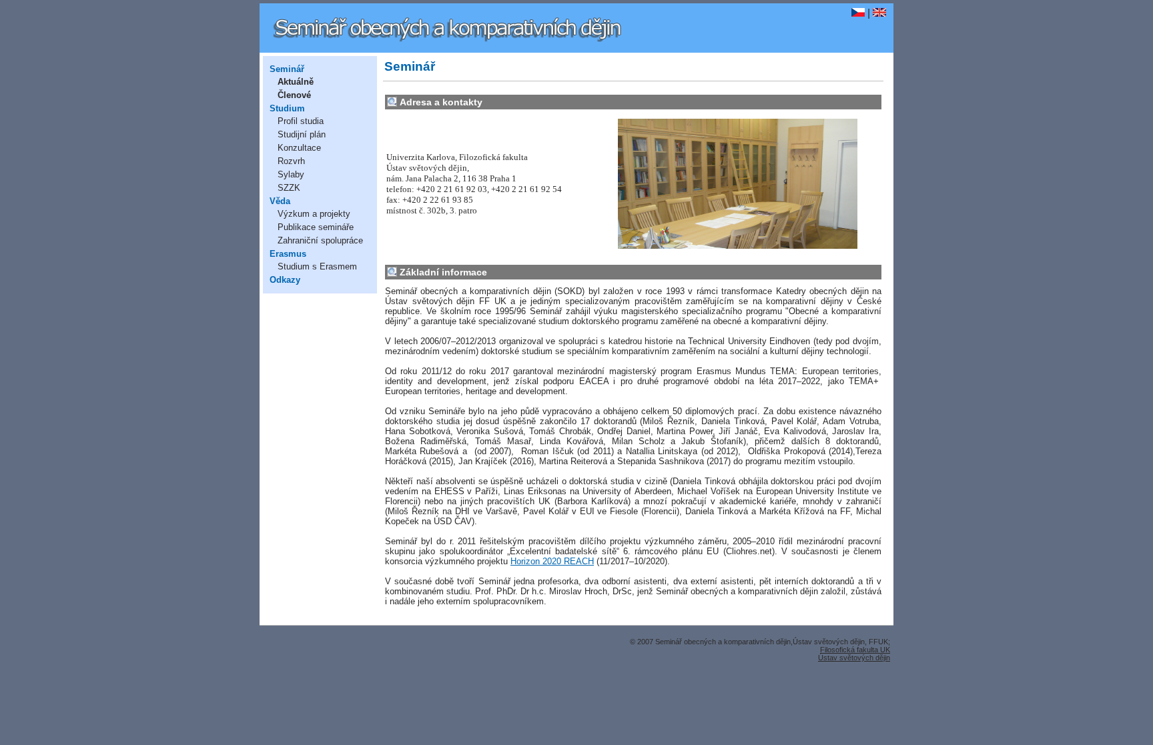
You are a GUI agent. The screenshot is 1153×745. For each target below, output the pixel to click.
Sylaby (291, 174)
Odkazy (285, 280)
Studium (287, 108)
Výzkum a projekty (314, 214)
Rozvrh (291, 161)
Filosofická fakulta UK (855, 650)
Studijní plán (302, 134)
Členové (294, 95)
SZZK (289, 188)
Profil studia (301, 121)
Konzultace (299, 148)
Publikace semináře (316, 227)
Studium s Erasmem (317, 266)
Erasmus (288, 254)
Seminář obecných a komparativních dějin (486, 19)
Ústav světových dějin (854, 658)
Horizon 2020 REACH (552, 561)
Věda (280, 201)
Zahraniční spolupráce (320, 240)
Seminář (287, 69)
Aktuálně (296, 82)
